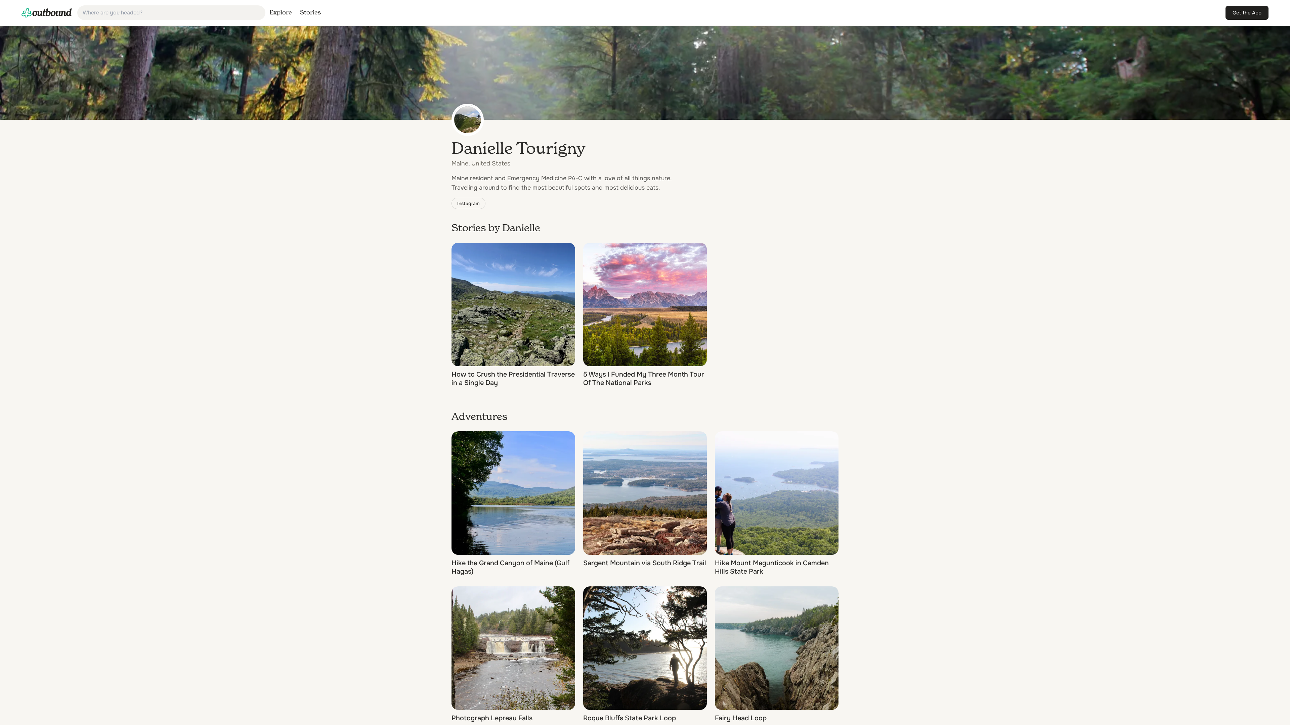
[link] (47, 12)
